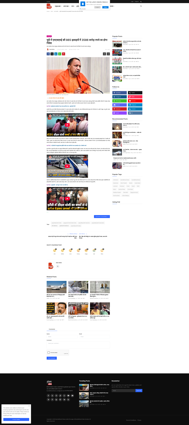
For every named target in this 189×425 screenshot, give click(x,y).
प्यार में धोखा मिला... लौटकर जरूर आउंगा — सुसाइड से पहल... (132, 150)
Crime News (130, 189)
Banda (130, 183)
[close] (29, 406)
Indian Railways (125, 195)
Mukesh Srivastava (94, 298)
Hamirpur (122, 186)
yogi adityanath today (76, 225)
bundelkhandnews (136, 179)
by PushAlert (83, 8)
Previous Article (73, 233)
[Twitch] (60, 399)
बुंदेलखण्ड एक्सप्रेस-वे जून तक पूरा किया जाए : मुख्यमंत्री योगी (63, 106)
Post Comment (51, 358)
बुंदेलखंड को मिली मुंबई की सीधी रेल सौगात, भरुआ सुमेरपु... (99, 385)
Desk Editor (59, 262)
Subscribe (138, 390)
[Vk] (64, 399)
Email (80, 334)
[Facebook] (48, 395)
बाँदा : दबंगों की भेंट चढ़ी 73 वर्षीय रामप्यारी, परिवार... (132, 67)
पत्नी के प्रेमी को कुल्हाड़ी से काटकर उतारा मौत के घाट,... (131, 163)
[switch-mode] (141, 1)
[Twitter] (52, 395)
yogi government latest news (69, 222)
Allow (105, 7)
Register (137, 1)
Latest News (137, 183)
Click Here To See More (101, 216)
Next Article (82, 233)
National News (122, 189)
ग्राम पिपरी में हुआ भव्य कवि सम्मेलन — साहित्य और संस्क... (132, 133)
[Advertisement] (94, 24)
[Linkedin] (56, 399)
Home (48, 11)
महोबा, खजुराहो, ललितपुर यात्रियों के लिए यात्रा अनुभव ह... (99, 393)
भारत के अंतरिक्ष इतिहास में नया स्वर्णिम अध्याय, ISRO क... (131, 124)
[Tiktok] (60, 395)
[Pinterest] (52, 399)
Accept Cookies (16, 419)
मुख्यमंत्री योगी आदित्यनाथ (64, 225)
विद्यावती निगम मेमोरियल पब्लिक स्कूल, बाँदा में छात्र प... (132, 59)
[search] (141, 6)
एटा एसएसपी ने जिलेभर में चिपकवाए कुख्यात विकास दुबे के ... (99, 295)
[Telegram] (48, 399)
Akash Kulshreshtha (72, 320)
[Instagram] (56, 395)
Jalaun (114, 189)
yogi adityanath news (56, 222)
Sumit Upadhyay (71, 298)
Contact (48, 1)
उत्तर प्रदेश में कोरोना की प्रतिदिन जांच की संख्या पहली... (77, 295)
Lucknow (115, 186)
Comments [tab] (52, 329)
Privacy (139, 420)
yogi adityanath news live (84, 222)
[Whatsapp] (64, 395)
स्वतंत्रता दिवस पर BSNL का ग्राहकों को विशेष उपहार (131, 76)
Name (48, 334)
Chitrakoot (115, 179)
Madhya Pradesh (117, 192)
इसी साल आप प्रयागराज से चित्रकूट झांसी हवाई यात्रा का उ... (56, 295)
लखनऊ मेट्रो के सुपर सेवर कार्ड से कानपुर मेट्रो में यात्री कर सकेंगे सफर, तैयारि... (62, 237)
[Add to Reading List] (108, 53)
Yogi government (134, 192)
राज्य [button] (72, 6)
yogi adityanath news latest (98, 222)
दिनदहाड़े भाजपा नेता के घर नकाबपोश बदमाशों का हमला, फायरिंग (124, 158)
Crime (128, 186)
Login (132, 1)
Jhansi (133, 186)
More (111, 6)
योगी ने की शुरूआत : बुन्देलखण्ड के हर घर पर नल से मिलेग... (77, 317)
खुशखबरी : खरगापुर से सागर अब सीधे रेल (59, 185)
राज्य (52, 11)
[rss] (68, 399)
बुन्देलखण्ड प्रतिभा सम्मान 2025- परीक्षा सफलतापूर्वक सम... (130, 141)
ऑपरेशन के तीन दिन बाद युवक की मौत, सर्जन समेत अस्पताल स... (132, 42)
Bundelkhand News (125, 179)
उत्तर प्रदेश (56, 11)
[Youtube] (68, 395)
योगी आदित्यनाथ (54, 225)
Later (97, 7)
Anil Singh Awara (126, 152)
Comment (49, 340)
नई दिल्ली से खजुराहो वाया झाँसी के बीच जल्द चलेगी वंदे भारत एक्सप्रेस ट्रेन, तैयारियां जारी (68, 145)
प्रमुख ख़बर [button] (58, 6)
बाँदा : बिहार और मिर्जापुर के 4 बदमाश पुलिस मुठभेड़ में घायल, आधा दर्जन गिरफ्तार (93, 237)
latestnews (115, 183)
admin (48, 298)
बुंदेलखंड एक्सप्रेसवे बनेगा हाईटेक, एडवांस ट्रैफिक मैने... (99, 401)
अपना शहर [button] (66, 6)
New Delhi (125, 192)
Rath (138, 186)
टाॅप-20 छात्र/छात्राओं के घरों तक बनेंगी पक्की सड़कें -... (55, 317)
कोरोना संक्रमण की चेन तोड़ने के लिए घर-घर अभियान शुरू (99, 317)
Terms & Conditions (131, 420)
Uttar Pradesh (124, 183)
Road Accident (116, 195)
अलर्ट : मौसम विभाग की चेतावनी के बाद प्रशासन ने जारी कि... (132, 50)
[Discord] (72, 395)
